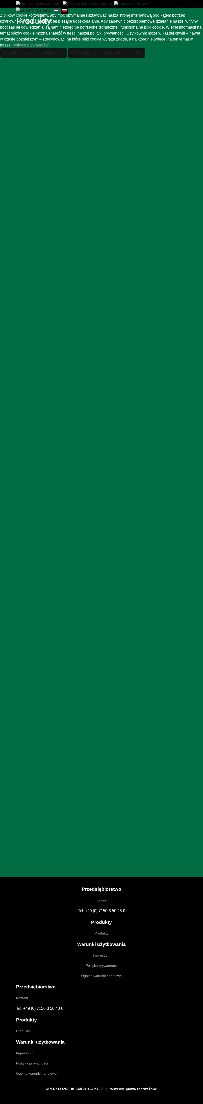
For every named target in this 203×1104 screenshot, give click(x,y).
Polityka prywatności (101, 966)
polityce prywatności (30, 45)
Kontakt (101, 900)
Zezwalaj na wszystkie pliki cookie (33, 53)
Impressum (101, 955)
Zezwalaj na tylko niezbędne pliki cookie (106, 53)
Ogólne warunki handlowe (101, 976)
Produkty (101, 933)
